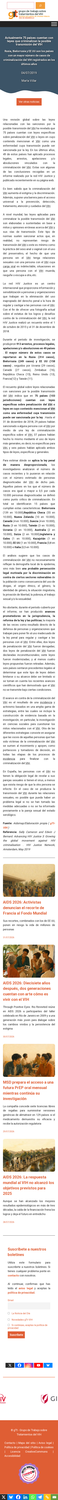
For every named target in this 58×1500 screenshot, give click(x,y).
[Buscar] (40, 5)
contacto (13, 1275)
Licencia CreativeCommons (29, 1451)
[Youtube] (38, 1365)
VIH (33, 128)
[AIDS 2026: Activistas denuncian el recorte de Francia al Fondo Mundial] (29, 894)
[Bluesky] (48, 1365)
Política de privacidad (16, 1447)
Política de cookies (42, 1447)
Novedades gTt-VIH (22, 1319)
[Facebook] (19, 1365)
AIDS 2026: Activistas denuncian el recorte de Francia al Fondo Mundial (25, 907)
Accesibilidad (12, 1455)
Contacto (9, 1442)
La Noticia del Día (20, 1313)
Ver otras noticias (29, 101)
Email (11, 1300)
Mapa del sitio (27, 1442)
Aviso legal (45, 1442)
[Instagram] (29, 1365)
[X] (10, 1365)
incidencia (46, 702)
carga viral (9, 266)
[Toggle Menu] (54, 24)
